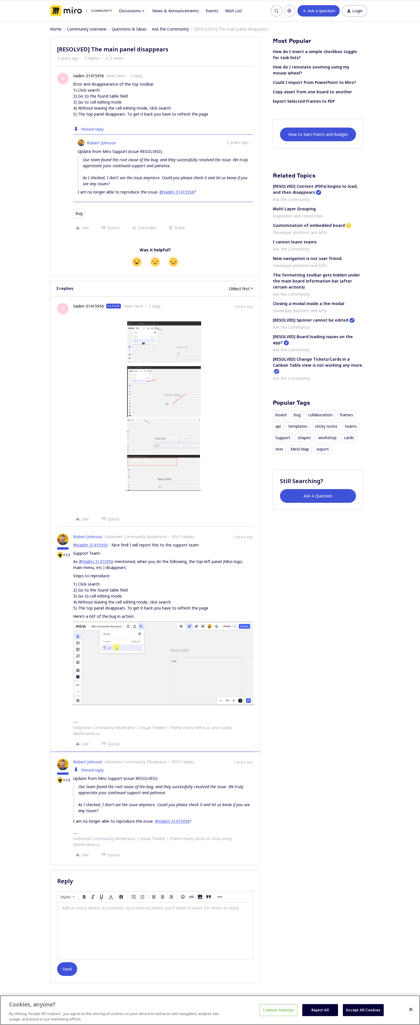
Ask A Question (318, 496)
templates (297, 426)
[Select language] (289, 11)
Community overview (86, 29)
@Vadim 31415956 (176, 192)
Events (212, 10)
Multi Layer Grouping (294, 208)
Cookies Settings (278, 1009)
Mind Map (300, 449)
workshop (327, 437)
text (279, 449)
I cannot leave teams (295, 242)
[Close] (411, 1009)
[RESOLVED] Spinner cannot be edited (310, 320)
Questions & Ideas (129, 29)
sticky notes (326, 426)
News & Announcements (175, 10)
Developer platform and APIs (300, 232)
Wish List (233, 10)
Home (55, 29)
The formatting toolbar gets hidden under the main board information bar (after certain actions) (316, 281)
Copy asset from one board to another (312, 91)
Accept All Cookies (363, 1009)
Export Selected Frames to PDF (304, 101)
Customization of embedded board (309, 225)
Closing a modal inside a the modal (308, 303)
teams (351, 426)
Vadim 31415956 (88, 75)
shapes (304, 437)
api (278, 426)
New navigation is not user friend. (308, 258)
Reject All (320, 1009)
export (323, 449)
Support (282, 437)
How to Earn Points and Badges (318, 134)
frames (346, 414)
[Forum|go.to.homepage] (81, 11)
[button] (318, 11)
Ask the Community (170, 29)
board (280, 414)
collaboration (320, 414)
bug (79, 213)
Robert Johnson (101, 143)
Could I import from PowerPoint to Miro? (314, 82)
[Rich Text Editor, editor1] (155, 931)
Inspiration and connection (298, 216)
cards (349, 437)
